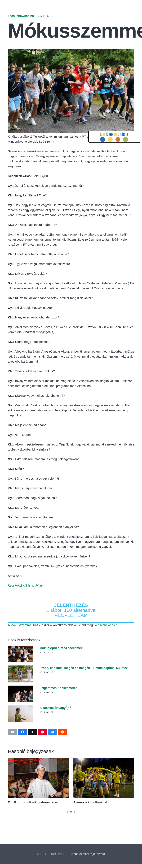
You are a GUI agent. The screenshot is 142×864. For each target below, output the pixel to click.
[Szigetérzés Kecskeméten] (20, 688)
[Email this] (12, 732)
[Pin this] (42, 732)
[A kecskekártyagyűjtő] (20, 708)
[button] (67, 812)
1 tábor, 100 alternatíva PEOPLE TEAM (71, 610)
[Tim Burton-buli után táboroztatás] (38, 760)
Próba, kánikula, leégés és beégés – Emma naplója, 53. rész (83, 668)
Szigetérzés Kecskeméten (58, 688)
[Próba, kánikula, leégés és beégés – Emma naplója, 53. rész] (20, 668)
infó (74, 283)
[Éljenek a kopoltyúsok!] (103, 760)
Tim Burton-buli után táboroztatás (33, 802)
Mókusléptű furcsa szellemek (61, 648)
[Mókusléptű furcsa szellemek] (20, 648)
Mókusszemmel (21, 625)
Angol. (19, 283)
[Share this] (22, 732)
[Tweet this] (32, 732)
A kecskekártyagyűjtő (55, 708)
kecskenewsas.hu (21, 16)
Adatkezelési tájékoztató (88, 854)
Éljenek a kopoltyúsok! (90, 802)
